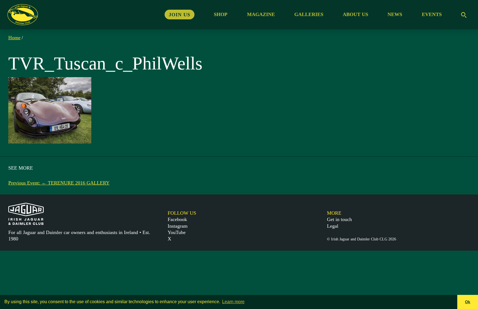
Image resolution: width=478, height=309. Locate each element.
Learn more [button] (233, 301)
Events (432, 14)
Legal (332, 226)
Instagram (178, 226)
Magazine (261, 14)
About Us (355, 14)
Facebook (177, 219)
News (395, 14)
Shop (220, 14)
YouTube (177, 232)
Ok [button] (467, 302)
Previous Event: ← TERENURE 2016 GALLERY (59, 183)
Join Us (179, 14)
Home (14, 37)
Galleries (308, 14)
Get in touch (339, 219)
